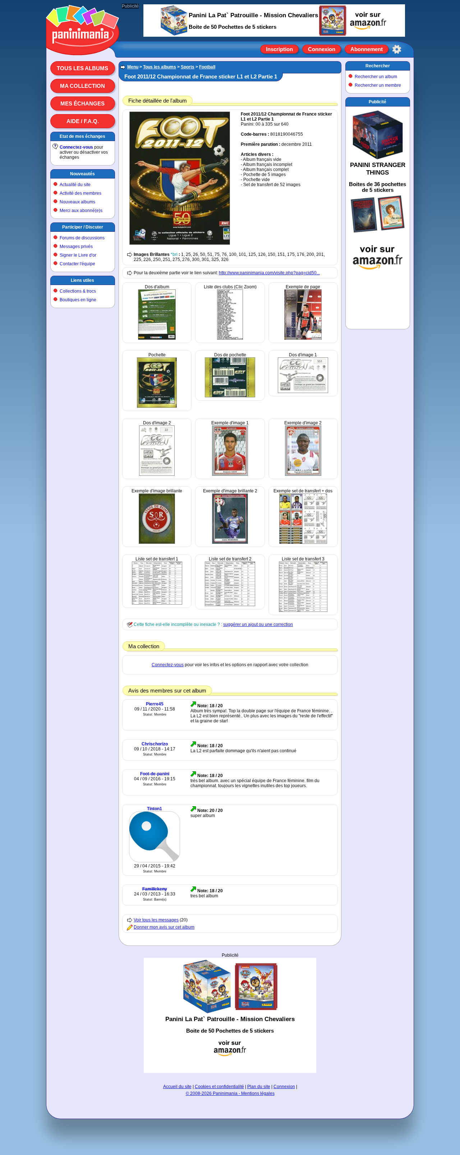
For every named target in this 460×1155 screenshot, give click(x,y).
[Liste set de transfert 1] (157, 603)
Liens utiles (82, 280)
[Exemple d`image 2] (303, 474)
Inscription (279, 49)
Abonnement (366, 49)
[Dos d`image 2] (157, 474)
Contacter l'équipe (77, 263)
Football (207, 66)
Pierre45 (155, 704)
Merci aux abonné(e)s (81, 210)
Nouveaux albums (77, 201)
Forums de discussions (82, 237)
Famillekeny (154, 889)
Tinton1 (154, 808)
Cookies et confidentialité (219, 1086)
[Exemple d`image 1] (230, 474)
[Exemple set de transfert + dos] (303, 542)
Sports (187, 66)
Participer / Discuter (82, 227)
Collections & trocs (78, 291)
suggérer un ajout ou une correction (258, 624)
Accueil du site (177, 1086)
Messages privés (76, 246)
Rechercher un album (376, 76)
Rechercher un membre (378, 85)
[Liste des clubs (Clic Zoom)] (230, 338)
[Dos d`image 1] (303, 391)
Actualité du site (75, 184)
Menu (132, 66)
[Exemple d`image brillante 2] (230, 542)
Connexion (321, 49)
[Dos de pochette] (230, 395)
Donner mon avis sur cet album (164, 927)
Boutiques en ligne (78, 299)
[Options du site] (396, 49)
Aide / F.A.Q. (82, 121)
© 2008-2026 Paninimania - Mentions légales (230, 1093)
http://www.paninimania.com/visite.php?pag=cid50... (269, 272)
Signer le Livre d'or (78, 255)
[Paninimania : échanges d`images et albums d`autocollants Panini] (82, 46)
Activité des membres (80, 193)
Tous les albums (82, 68)
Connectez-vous (76, 147)
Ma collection (82, 86)
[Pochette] (157, 406)
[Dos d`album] (157, 338)
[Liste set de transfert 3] (303, 610)
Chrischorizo (155, 743)
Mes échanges (82, 103)
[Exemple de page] (303, 338)
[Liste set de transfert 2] (230, 604)
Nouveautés (82, 173)
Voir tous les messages (156, 919)
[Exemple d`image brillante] (157, 542)
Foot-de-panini (154, 773)
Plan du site (258, 1086)
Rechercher (377, 65)
